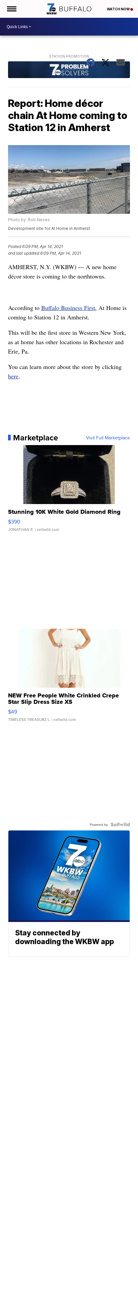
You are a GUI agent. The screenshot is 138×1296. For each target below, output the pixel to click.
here (13, 376)
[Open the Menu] (11, 9)
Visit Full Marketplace (108, 437)
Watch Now (118, 9)
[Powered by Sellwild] (120, 824)
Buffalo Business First (68, 308)
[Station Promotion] (69, 70)
